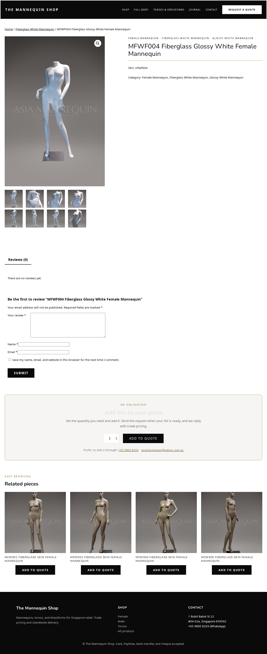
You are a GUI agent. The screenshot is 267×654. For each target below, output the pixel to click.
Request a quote (241, 9)
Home (9, 29)
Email (12, 352)
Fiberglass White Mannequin (35, 29)
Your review (17, 315)
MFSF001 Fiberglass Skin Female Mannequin (31, 559)
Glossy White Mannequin (233, 38)
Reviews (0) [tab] (18, 259)
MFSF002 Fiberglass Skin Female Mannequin (96, 559)
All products (126, 631)
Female (123, 616)
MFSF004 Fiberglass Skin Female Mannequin (162, 559)
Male (121, 621)
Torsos (122, 626)
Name (13, 344)
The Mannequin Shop (32, 9)
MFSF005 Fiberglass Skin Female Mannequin (227, 559)
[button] (97, 43)
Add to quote (143, 438)
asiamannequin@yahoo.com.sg (162, 450)
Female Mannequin (143, 38)
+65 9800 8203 (128, 450)
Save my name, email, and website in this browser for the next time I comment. (65, 360)
